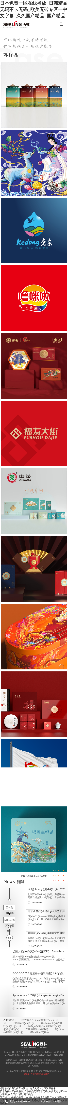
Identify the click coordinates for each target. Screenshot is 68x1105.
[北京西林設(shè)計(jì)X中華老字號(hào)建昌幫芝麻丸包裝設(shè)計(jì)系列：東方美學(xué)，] (34, 163)
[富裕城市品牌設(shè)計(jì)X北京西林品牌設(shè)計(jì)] (34, 771)
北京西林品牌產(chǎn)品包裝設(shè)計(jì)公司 (33, 1063)
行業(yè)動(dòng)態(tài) (9, 921)
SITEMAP (11, 1071)
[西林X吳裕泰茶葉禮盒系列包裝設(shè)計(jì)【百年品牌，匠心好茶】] (34, 704)
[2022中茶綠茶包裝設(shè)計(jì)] (34, 839)
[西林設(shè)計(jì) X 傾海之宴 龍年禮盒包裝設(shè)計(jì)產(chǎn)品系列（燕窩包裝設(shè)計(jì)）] (34, 636)
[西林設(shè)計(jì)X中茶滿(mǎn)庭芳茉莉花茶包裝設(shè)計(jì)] (34, 501)
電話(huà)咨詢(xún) (19, 1101)
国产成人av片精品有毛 (11, 1097)
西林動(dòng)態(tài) (9, 908)
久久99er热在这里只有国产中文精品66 (44, 1097)
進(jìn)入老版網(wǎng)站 (36, 1073)
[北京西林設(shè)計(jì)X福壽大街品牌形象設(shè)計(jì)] (34, 433)
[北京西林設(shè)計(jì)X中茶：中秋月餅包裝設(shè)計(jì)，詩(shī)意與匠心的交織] (34, 366)
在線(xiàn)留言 (53, 1101)
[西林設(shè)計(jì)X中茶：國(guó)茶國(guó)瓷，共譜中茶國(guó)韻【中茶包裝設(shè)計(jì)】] (34, 569)
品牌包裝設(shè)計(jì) (37, 1029)
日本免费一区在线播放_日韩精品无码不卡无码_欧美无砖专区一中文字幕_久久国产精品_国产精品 (33, 9)
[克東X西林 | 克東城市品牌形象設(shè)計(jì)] (34, 230)
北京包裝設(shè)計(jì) (23, 1023)
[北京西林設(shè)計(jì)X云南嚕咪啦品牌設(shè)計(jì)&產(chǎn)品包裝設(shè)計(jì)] (34, 298)
